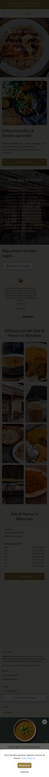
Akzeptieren (24, 765)
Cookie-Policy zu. (28, 758)
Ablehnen (24, 772)
